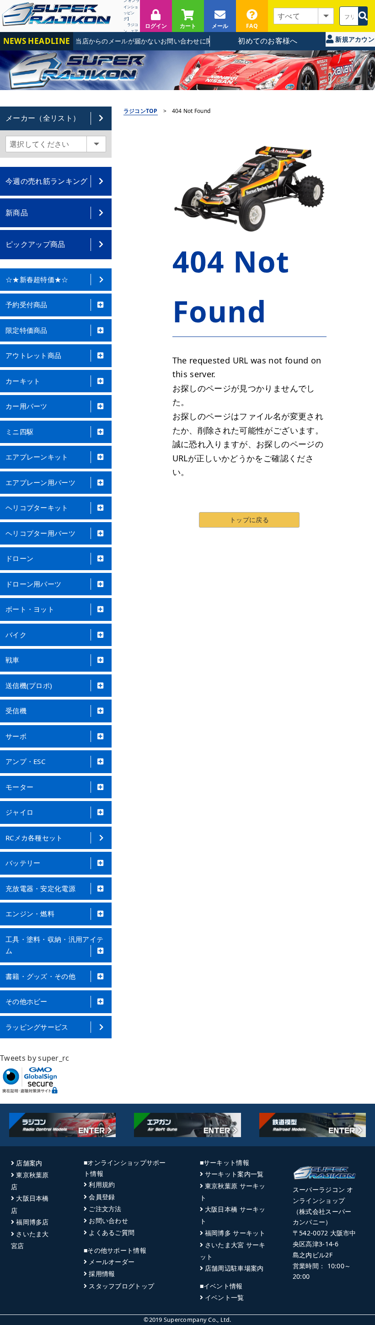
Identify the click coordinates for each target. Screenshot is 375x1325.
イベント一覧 (224, 1297)
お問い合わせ (108, 1220)
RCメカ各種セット (34, 837)
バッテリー (23, 862)
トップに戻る (249, 519)
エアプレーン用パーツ (40, 482)
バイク (16, 634)
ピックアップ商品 (35, 244)
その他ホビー (26, 1001)
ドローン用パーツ (33, 583)
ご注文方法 (105, 1208)
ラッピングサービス (37, 1026)
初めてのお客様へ (268, 41)
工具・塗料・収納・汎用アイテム (54, 945)
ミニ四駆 (19, 431)
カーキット (23, 380)
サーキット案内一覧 (234, 1174)
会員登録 (102, 1196)
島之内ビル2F (312, 1254)
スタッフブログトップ (121, 1286)
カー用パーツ (26, 406)
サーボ (16, 736)
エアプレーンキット (37, 456)
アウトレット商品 (33, 355)
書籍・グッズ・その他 (40, 976)
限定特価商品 (26, 330)
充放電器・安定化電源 (40, 888)
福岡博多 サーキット (235, 1233)
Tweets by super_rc (35, 1058)
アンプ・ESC (25, 761)
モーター (19, 786)
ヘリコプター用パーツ (40, 533)
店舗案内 (29, 1163)
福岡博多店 (32, 1222)
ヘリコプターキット (37, 507)
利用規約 (102, 1184)
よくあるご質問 (111, 1232)
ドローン (19, 558)
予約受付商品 (26, 304)
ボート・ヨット (29, 609)
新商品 (16, 213)
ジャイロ (19, 812)
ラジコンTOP (140, 111)
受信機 (16, 710)
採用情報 (102, 1273)
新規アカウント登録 (354, 41)
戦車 (12, 659)
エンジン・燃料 (29, 913)
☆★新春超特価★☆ (37, 279)
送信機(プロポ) (28, 685)
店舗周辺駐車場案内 (234, 1268)
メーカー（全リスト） (42, 118)
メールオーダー (111, 1261)
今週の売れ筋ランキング (46, 181)
